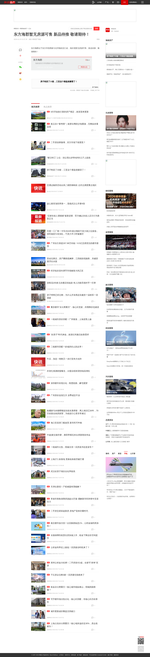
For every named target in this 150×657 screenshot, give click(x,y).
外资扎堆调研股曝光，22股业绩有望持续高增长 (68, 371)
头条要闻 (109, 113)
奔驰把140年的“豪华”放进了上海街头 (118, 408)
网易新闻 (113, 28)
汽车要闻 (109, 377)
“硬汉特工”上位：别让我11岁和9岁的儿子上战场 (68, 158)
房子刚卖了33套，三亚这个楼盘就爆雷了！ (58, 81)
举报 (98, 39)
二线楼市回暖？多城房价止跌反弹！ (67, 347)
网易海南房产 (23, 28)
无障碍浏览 (33, 2)
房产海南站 (95, 87)
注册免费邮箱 (133, 2)
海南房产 (109, 40)
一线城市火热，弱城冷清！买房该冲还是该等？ (72, 447)
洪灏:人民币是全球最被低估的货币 (117, 227)
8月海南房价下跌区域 (113, 65)
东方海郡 (37, 60)
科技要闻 (109, 328)
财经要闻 (109, 191)
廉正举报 (110, 655)
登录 (124, 2)
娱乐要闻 (109, 285)
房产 (113, 453)
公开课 (132, 453)
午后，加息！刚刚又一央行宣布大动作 (64, 359)
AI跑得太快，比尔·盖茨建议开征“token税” (120, 215)
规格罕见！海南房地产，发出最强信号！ (119, 74)
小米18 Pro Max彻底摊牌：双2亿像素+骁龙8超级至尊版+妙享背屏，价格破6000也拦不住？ (121, 483)
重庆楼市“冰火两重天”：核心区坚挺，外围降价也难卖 (75, 307)
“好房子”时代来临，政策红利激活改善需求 (70, 334)
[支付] (113, 2)
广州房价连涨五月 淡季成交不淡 (65, 395)
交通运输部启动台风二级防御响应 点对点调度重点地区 (72, 185)
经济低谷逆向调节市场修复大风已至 (67, 271)
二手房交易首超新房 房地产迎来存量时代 (69, 511)
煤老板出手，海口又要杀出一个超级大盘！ (120, 69)
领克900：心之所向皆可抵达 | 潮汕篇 (118, 396)
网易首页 (20, 2)
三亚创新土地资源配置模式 (115, 60)
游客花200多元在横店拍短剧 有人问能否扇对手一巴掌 (71, 283)
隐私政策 (85, 655)
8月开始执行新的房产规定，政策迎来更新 (70, 112)
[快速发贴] (20, 50)
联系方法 (67, 655)
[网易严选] (107, 2)
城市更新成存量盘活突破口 (63, 611)
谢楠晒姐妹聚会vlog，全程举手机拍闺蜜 (119, 316)
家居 (119, 453)
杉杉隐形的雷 (111, 211)
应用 (25, 2)
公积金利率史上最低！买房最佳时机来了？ (70, 547)
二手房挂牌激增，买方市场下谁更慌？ (68, 142)
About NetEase (53, 655)
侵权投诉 (116, 655)
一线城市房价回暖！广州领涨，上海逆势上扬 (71, 319)
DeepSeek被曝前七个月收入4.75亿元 (119, 361)
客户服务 (79, 655)
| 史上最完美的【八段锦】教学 (118, 441)
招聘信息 (73, 655)
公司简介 (61, 655)
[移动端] (93, 2)
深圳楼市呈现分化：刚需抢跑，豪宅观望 (69, 383)
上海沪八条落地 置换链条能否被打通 (67, 459)
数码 (107, 453)
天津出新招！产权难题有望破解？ (66, 487)
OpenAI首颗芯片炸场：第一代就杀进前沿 (120, 366)
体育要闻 (109, 232)
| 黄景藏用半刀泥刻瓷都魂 (117, 430)
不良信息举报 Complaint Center (98, 655)
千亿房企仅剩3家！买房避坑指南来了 (67, 575)
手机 (125, 453)
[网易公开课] (99, 2)
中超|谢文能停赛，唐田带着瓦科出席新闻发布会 (68, 435)
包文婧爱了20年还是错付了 (115, 305)
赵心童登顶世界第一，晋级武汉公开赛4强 (66, 203)
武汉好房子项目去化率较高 (63, 471)
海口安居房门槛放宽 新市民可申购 (66, 423)
